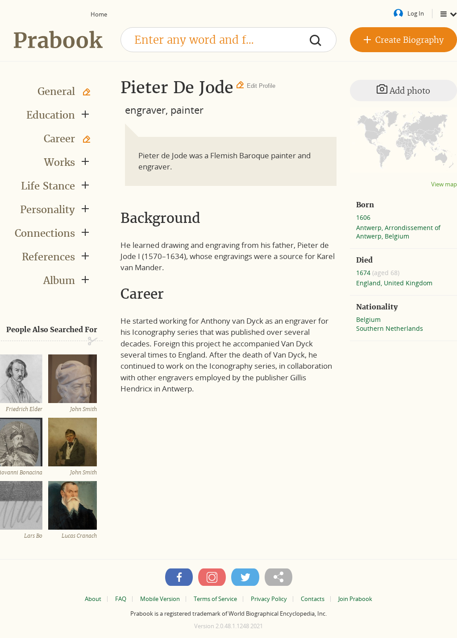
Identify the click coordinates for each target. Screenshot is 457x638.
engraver (145, 109)
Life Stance (48, 186)
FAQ (120, 599)
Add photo (408, 91)
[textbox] (228, 39)
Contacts (312, 599)
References (48, 257)
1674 (364, 272)
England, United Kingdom (394, 283)
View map (444, 184)
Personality (47, 209)
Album (59, 280)
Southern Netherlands (389, 328)
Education (50, 115)
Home (99, 14)
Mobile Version (160, 599)
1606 (363, 217)
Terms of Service (215, 599)
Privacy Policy (269, 599)
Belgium (368, 319)
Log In (415, 13)
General (56, 91)
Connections (45, 233)
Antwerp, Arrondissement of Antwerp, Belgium (398, 231)
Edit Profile (261, 85)
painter (187, 109)
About (93, 599)
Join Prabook (355, 599)
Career (59, 139)
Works (59, 162)
